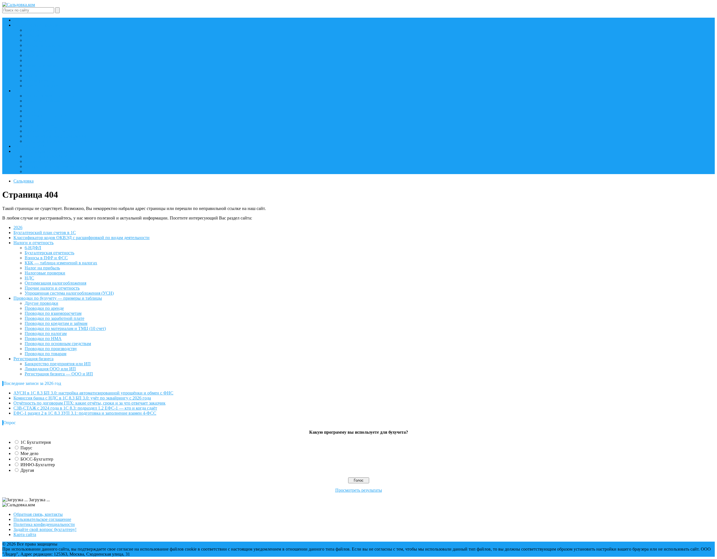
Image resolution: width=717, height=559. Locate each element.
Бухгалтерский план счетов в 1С (44, 232)
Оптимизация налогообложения (55, 136)
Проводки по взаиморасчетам (53, 313)
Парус (26, 447)
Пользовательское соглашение (42, 519)
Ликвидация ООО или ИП (50, 161)
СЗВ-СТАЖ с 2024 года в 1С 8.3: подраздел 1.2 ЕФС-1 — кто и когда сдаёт (85, 408)
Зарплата (33, 75)
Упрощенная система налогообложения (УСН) (69, 293)
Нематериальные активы (48, 50)
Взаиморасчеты (39, 80)
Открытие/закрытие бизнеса (40, 151)
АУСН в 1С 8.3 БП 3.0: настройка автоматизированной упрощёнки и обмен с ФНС (93, 393)
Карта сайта (24, 534)
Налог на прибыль (42, 100)
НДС (29, 105)
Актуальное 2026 (29, 146)
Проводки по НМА (43, 338)
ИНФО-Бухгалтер (37, 464)
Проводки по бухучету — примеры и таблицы (57, 298)
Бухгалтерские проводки (37, 25)
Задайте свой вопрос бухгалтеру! (44, 529)
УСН (29, 121)
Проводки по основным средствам (58, 343)
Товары (32, 35)
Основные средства (43, 45)
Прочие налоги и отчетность (52, 131)
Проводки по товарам (45, 353)
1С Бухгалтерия (35, 442)
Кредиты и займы (42, 65)
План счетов (25, 20)
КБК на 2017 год (41, 126)
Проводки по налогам (46, 333)
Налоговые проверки (45, 273)
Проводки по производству (51, 348)
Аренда (32, 70)
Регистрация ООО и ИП (48, 156)
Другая (27, 470)
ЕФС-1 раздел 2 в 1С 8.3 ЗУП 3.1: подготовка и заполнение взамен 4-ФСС (84, 413)
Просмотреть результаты (358, 490)
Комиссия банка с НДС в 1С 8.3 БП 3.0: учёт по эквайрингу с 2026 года (82, 398)
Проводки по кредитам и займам (56, 323)
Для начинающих (41, 30)
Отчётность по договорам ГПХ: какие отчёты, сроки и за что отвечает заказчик (89, 403)
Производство (38, 55)
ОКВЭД (32, 171)
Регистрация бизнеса (33, 358)
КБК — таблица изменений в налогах (61, 262)
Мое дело (29, 453)
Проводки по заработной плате (54, 318)
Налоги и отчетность (33, 90)
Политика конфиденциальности (44, 524)
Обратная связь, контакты (38, 514)
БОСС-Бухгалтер (36, 459)
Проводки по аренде (44, 308)
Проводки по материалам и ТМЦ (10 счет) (65, 328)
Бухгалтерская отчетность (49, 95)
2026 (17, 227)
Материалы (35, 40)
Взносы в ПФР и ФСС (46, 116)
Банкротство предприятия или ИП (58, 166)
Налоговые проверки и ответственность (63, 141)
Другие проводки (41, 85)
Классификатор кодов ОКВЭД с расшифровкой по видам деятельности (81, 237)
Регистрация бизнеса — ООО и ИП (59, 373)
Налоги (32, 60)
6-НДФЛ (33, 110)
